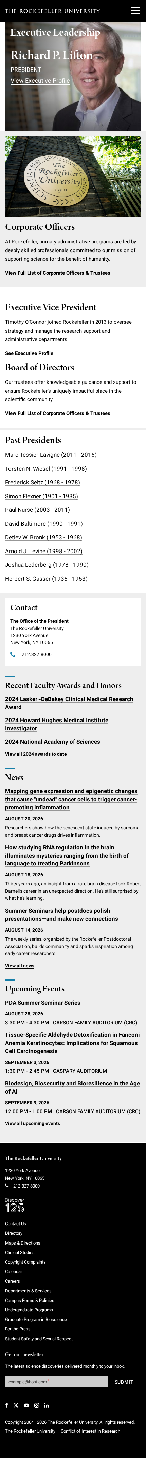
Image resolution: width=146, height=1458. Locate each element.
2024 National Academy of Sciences (52, 741)
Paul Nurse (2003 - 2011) (37, 509)
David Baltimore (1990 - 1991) (44, 523)
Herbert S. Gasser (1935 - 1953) (46, 578)
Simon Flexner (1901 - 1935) (41, 496)
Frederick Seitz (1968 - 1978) (42, 482)
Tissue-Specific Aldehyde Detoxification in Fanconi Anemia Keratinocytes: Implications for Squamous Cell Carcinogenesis (72, 1042)
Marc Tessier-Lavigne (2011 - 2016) (51, 454)
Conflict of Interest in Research (90, 1431)
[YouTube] (26, 1405)
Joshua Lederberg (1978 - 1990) (47, 564)
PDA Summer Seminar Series (42, 1002)
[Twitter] (16, 1405)
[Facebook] (6, 1405)
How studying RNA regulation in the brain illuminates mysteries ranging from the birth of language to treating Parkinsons (67, 855)
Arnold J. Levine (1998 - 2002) (44, 551)
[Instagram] (36, 1405)
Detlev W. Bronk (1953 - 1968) (43, 537)
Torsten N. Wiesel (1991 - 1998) (46, 468)
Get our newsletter (24, 1355)
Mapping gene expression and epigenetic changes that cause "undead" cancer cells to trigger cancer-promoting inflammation (71, 799)
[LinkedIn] (46, 1405)
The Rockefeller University (33, 1158)
